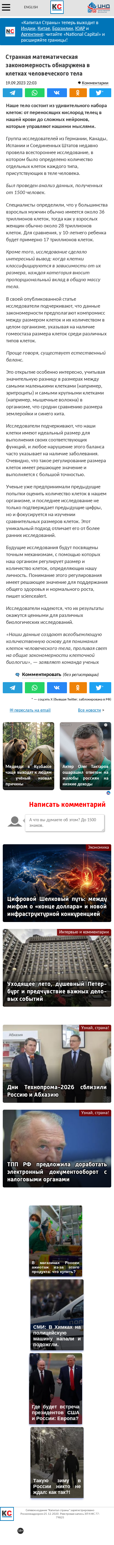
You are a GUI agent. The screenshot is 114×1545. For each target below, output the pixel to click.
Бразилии (62, 28)
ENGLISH (31, 7)
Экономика (98, 847)
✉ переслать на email (30, 710)
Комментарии (95, 83)
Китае (44, 28)
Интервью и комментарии (84, 932)
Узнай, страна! (95, 1028)
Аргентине (32, 34)
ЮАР (80, 28)
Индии (28, 28)
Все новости (89, 710)
